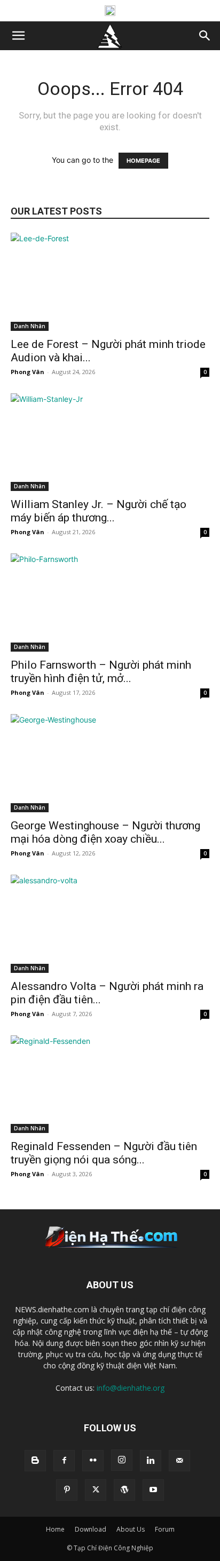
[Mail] (179, 1460)
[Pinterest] (66, 1490)
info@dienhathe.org (130, 1388)
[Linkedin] (150, 1460)
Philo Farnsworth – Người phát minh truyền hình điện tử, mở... (101, 672)
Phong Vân (27, 372)
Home (55, 1529)
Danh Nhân (29, 326)
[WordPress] (124, 1490)
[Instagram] (121, 1460)
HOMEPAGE (143, 160)
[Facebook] (64, 1460)
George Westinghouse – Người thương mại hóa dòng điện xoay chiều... (105, 832)
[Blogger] (35, 1460)
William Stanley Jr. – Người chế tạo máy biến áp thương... (98, 511)
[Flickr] (93, 1460)
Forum (165, 1529)
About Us (130, 1529)
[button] (18, 35)
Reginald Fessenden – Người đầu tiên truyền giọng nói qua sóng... (104, 1153)
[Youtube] (153, 1490)
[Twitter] (95, 1490)
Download (90, 1529)
